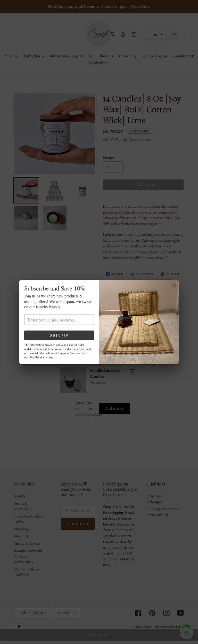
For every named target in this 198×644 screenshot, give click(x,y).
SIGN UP (59, 335)
